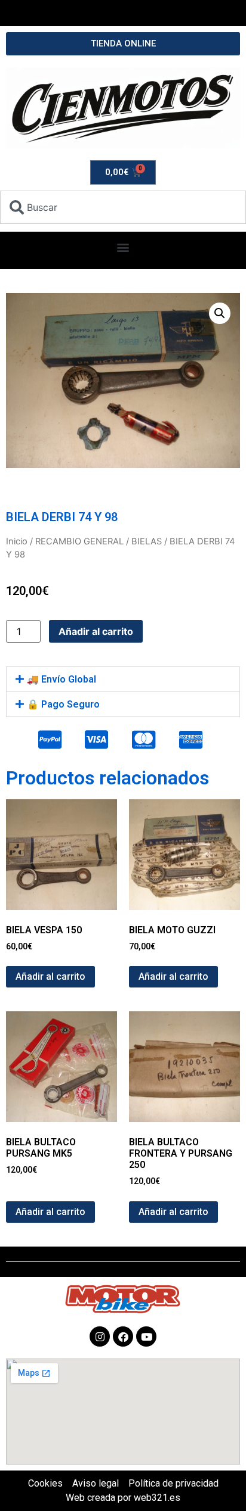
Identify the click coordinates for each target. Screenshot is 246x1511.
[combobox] (123, 207)
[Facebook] (123, 1336)
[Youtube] (146, 1336)
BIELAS (146, 541)
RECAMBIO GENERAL (79, 541)
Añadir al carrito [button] (50, 976)
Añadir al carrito (96, 631)
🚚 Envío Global (61, 679)
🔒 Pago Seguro (63, 704)
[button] (123, 247)
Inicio (16, 541)
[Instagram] (100, 1336)
